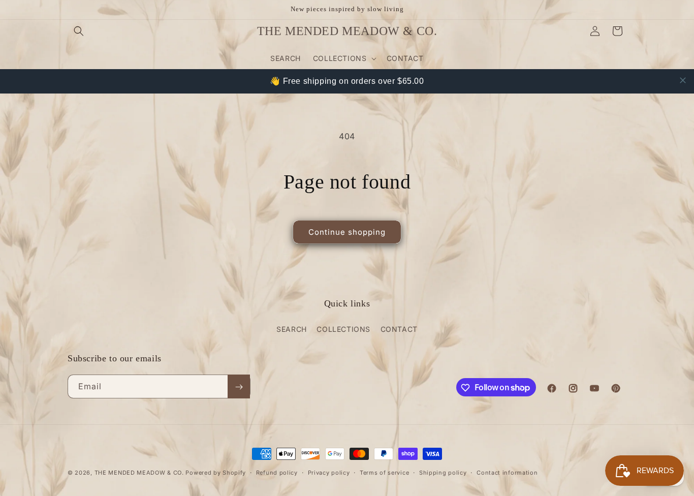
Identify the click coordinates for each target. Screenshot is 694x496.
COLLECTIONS (343, 328)
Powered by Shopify (215, 472)
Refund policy (277, 472)
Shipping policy (443, 472)
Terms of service (384, 472)
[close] (683, 80)
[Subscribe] (239, 387)
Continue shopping (347, 232)
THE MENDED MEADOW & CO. (139, 472)
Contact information (507, 472)
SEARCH (291, 328)
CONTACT (399, 328)
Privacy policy (329, 472)
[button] (79, 31)
